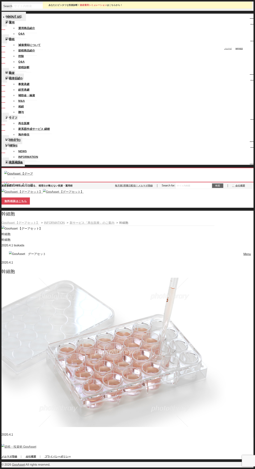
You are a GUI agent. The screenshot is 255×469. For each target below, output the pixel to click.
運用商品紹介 (26, 28)
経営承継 (23, 89)
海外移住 (23, 134)
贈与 (21, 112)
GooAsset (18, 464)
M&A (21, 100)
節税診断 (23, 67)
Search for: (168, 185)
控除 (21, 56)
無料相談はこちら (15, 201)
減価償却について (29, 44)
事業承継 (23, 84)
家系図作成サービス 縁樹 (34, 128)
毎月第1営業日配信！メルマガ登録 (134, 185)
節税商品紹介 (26, 50)
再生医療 (23, 123)
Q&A (21, 33)
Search (7, 6)
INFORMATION (28, 156)
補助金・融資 (26, 95)
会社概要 (240, 185)
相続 (21, 106)
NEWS (22, 151)
